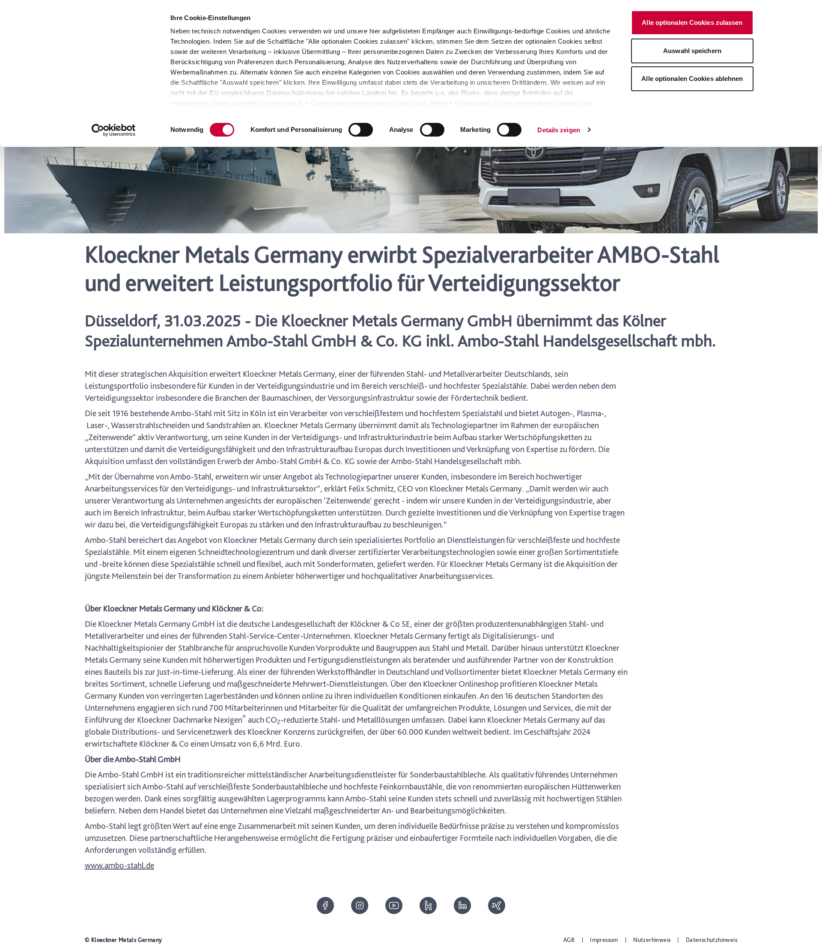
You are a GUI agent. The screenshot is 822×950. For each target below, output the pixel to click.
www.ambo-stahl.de (119, 865)
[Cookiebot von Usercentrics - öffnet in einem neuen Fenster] (113, 130)
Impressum (604, 939)
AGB (569, 939)
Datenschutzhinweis (711, 939)
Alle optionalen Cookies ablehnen (692, 78)
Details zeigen (558, 130)
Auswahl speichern (692, 50)
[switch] (360, 130)
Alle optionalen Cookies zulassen (692, 22)
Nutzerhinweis (651, 939)
